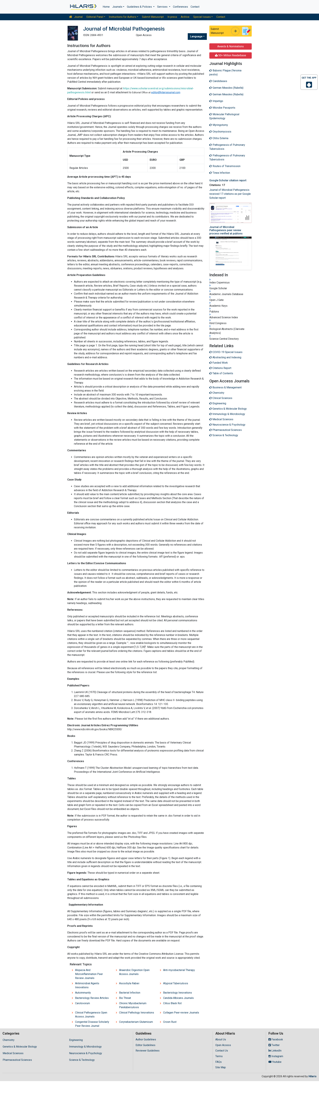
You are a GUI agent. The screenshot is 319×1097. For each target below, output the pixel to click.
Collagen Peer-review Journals (181, 1012)
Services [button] (162, 6)
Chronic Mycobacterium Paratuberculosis (132, 1005)
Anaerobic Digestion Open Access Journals (134, 972)
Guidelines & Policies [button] (140, 6)
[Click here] (83, 7)
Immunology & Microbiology (85, 1046)
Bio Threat (125, 998)
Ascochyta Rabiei (129, 983)
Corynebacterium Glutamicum (136, 1021)
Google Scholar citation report (227, 180)
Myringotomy (220, 125)
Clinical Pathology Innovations (136, 1012)
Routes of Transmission (226, 166)
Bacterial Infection (129, 992)
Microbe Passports (223, 107)
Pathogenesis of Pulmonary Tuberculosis (227, 146)
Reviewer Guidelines (148, 1050)
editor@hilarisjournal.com (165, 92)
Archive (185, 16)
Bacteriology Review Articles (92, 998)
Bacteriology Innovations (177, 992)
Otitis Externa (220, 138)
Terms (219, 1056)
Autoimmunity (83, 992)
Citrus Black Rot (172, 1003)
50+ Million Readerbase (232, 55)
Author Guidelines (146, 1039)
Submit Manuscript (153, 16)
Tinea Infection (221, 172)
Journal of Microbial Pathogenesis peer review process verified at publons (226, 230)
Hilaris (313, 1076)
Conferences (180, 6)
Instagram (277, 1056)
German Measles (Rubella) (227, 87)
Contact (195, 6)
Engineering (76, 1040)
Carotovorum (82, 1003)
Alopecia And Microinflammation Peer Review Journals (89, 974)
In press (172, 16)
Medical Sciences (13, 1053)
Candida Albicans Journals (178, 998)
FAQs (218, 1061)
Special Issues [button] (202, 16)
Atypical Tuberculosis (175, 983)
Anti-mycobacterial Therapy (179, 970)
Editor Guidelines (145, 1045)
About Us (220, 1039)
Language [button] (196, 36)
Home (106, 6)
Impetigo (217, 101)
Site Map (220, 1067)
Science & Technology (82, 1059)
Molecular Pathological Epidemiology (224, 116)
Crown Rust (169, 1021)
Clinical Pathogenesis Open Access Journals (91, 1014)
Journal (78, 16)
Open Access (223, 1045)
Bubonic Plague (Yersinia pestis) (225, 72)
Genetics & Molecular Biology (20, 1046)
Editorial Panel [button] (94, 16)
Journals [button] (117, 6)
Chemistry (8, 1040)
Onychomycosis (221, 131)
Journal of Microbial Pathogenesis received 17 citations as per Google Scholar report (230, 193)
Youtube (276, 1061)
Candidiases (219, 81)
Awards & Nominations (230, 46)
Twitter (275, 1045)
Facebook (277, 1039)
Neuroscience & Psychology (85, 1053)
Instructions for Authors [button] (122, 16)
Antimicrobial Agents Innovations (87, 985)
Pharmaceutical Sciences (17, 1059)
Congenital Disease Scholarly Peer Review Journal (92, 1023)
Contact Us (221, 1050)
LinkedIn (276, 1050)
